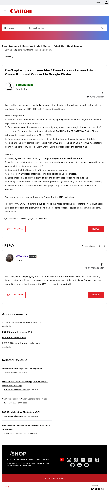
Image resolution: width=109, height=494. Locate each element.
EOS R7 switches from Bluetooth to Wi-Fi (21, 412)
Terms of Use (11, 459)
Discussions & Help (31, 46)
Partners (46, 459)
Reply (95, 228)
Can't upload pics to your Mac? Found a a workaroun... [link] (28, 49)
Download (23, 218)
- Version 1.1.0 (17, 332)
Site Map (38, 459)
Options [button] (7, 56)
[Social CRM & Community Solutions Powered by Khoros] (97, 488)
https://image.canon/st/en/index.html (63, 158)
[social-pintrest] (72, 465)
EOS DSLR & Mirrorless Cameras (16, 389)
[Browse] (6, 11)
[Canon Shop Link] (17, 453)
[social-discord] (86, 465)
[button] (8, 229)
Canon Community (21, 11)
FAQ (98, 2)
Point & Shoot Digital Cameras (68, 46)
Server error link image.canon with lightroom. (23, 368)
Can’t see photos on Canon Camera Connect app (24, 398)
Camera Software (10, 372)
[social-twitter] (90, 460)
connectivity (12, 218)
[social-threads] (97, 460)
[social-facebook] (83, 460)
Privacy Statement (22, 459)
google (30, 218)
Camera (47, 46)
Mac (36, 218)
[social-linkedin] (79, 465)
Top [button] (9, 487)
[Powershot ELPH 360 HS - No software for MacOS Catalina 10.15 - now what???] (99, 246)
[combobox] (66, 27)
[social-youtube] (62, 460)
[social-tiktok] (76, 460)
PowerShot (43, 218)
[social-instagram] (69, 460)
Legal (32, 459)
